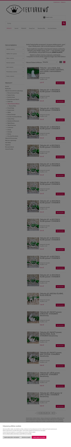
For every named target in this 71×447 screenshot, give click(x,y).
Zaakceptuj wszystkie (39, 437)
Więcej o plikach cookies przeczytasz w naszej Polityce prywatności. (17, 433)
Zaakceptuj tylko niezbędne (11, 437)
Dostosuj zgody (26, 437)
